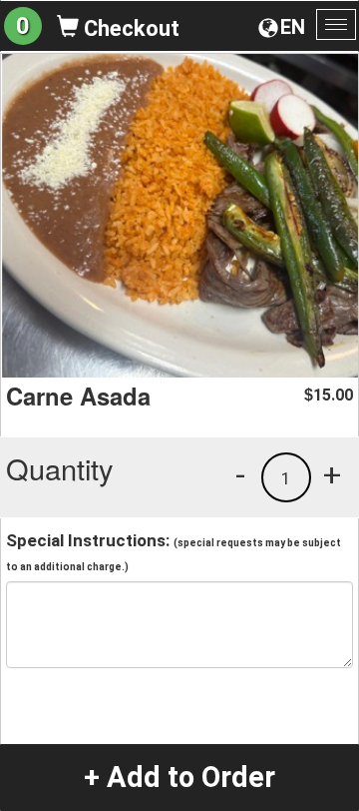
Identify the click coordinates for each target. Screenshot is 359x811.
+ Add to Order (179, 777)
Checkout (129, 28)
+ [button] (332, 474)
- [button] (240, 474)
